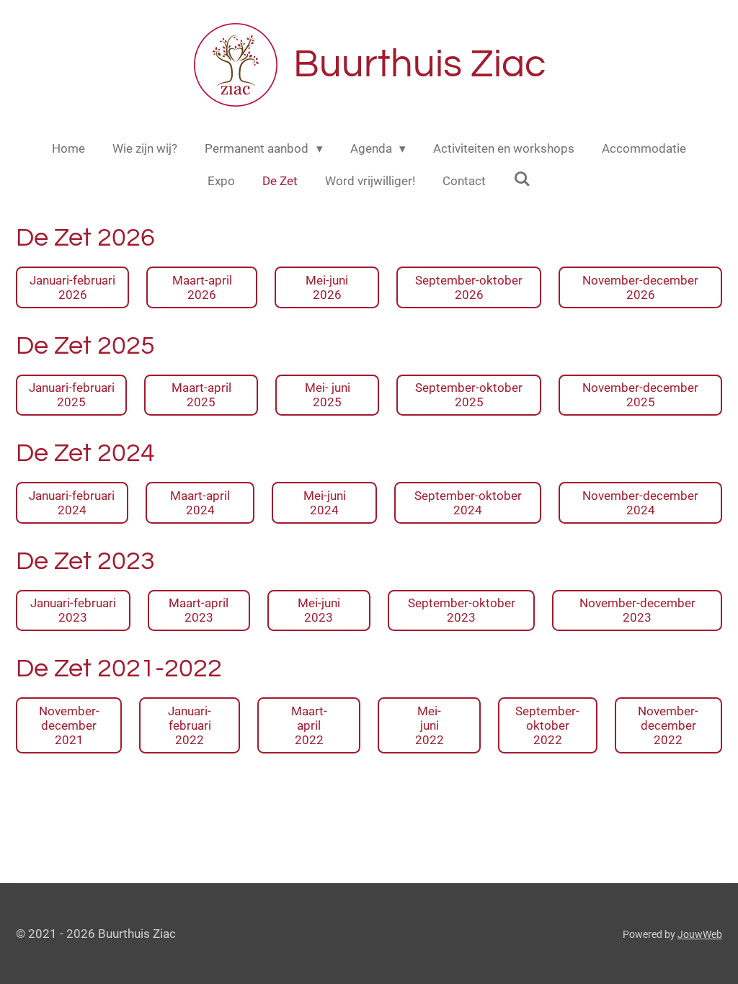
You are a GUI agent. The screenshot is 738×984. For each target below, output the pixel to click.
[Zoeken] (522, 179)
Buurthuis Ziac (419, 64)
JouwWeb (699, 934)
